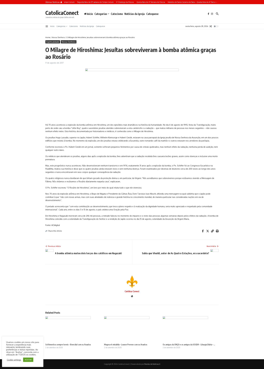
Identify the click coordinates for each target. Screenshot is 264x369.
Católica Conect (132, 291)
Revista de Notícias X (152, 364)
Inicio (52, 26)
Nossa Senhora (58, 37)
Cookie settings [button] (14, 360)
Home (47, 37)
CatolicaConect (62, 12)
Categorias (100, 13)
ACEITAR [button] (28, 360)
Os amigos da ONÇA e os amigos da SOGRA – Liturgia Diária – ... (189, 344)
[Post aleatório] (211, 26)
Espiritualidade (52, 42)
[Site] (132, 296)
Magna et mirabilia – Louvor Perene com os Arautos (125, 344)
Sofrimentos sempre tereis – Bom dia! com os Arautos (68, 344)
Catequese (152, 13)
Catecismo (117, 13)
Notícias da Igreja (134, 13)
